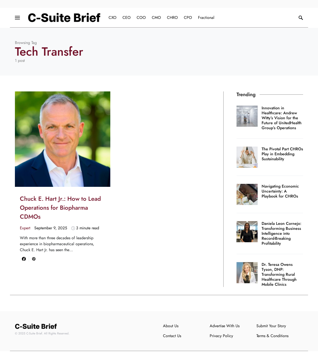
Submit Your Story (271, 326)
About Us (170, 326)
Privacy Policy (221, 336)
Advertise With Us (224, 326)
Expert (25, 228)
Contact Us (172, 336)
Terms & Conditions (272, 336)
